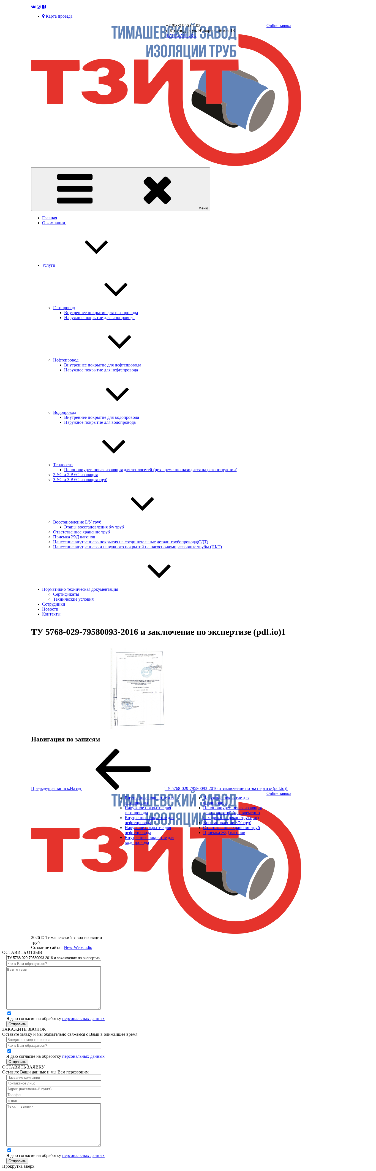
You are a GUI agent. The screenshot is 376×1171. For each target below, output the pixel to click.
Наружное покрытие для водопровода (100, 422)
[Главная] (166, 164)
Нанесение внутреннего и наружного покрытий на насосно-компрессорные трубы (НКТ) (137, 546)
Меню (203, 208)
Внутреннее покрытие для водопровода (101, 417)
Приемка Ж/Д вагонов (74, 537)
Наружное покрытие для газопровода (99, 317)
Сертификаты (66, 594)
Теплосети (63, 464)
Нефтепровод (65, 360)
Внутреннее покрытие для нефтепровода (102, 365)
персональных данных (83, 1018)
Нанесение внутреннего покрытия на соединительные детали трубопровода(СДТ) (130, 541)
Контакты (51, 614)
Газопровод (64, 307)
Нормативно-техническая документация (80, 589)
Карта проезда (58, 16)
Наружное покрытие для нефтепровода (101, 370)
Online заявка (278, 25)
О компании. (54, 222)
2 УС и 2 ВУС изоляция (75, 474)
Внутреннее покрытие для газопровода (101, 312)
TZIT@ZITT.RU (181, 35)
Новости (50, 609)
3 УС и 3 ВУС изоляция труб (80, 479)
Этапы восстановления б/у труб (94, 527)
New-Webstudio (78, 947)
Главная (49, 217)
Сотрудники (53, 604)
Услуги (48, 265)
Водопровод (64, 412)
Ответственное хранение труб (81, 532)
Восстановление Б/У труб (77, 522)
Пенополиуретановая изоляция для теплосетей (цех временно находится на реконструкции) (150, 469)
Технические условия (73, 599)
